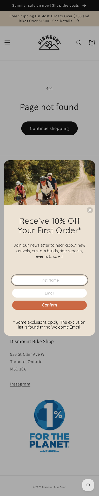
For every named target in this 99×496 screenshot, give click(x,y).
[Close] (90, 210)
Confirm (49, 304)
